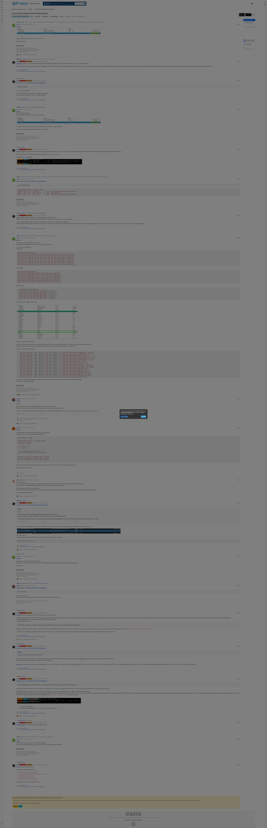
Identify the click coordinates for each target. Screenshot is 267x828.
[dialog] (133, 414)
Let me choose (124, 416)
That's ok (143, 416)
